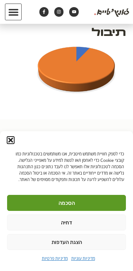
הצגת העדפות (66, 242)
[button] (10, 140)
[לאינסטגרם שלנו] (58, 11)
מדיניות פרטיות (55, 258)
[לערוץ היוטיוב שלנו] (73, 11)
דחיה (66, 222)
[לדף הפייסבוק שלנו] (44, 11)
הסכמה (67, 203)
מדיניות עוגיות (83, 258)
